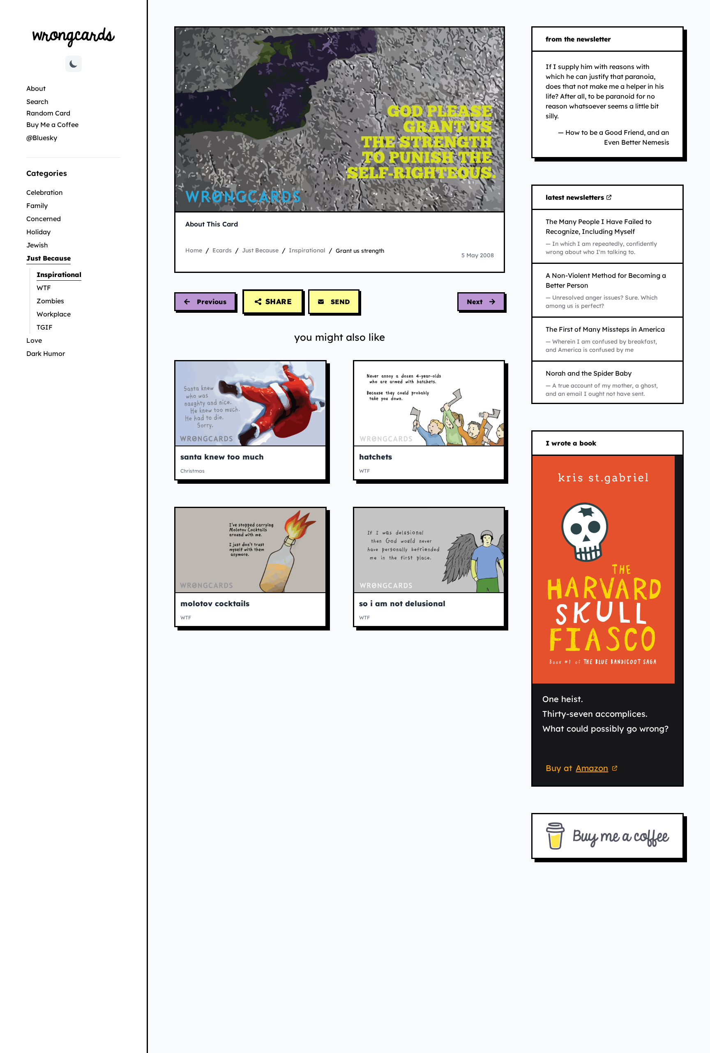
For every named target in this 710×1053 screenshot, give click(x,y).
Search (37, 101)
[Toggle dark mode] (73, 63)
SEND (340, 302)
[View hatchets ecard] (429, 403)
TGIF (45, 327)
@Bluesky (41, 138)
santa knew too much (222, 457)
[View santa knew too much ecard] (250, 403)
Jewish (37, 245)
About (36, 88)
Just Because (73, 258)
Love (34, 340)
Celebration (44, 192)
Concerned (43, 219)
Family (37, 205)
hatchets (375, 457)
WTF (44, 288)
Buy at (582, 769)
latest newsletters (576, 197)
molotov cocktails (214, 603)
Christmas (192, 471)
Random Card (48, 113)
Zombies (50, 301)
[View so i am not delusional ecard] (429, 550)
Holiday (38, 232)
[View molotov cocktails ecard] (250, 550)
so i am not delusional (402, 603)
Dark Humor (45, 353)
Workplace (54, 314)
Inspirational (78, 274)
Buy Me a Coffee (52, 124)
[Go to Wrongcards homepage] (73, 36)
